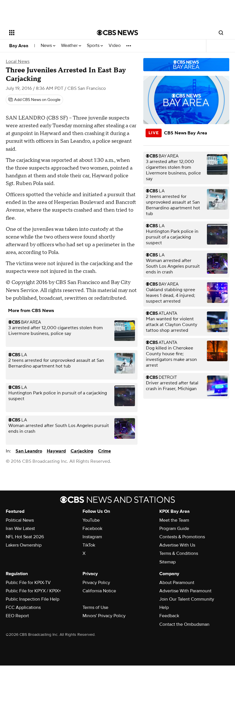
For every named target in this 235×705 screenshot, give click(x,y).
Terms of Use (95, 607)
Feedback (169, 615)
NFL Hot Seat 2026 (25, 537)
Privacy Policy (96, 582)
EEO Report (17, 615)
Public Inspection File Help (32, 599)
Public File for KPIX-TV (28, 582)
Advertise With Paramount (185, 591)
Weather (70, 45)
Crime (104, 451)
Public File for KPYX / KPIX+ (33, 591)
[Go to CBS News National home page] (117, 32)
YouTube (91, 520)
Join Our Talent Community (186, 599)
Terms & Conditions (178, 553)
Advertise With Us (177, 545)
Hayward (56, 451)
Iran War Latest (20, 528)
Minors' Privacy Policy (104, 615)
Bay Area (18, 46)
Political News (20, 520)
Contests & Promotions (182, 537)
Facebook (92, 528)
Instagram (92, 537)
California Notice (99, 591)
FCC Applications (23, 607)
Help (164, 607)
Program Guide (174, 528)
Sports (94, 45)
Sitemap (167, 562)
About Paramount (176, 582)
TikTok (89, 545)
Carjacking (81, 451)
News (47, 45)
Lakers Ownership (24, 545)
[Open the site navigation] (45, 32)
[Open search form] (221, 32)
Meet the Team (174, 520)
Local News (18, 61)
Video (115, 45)
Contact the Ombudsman (184, 624)
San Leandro (28, 451)
